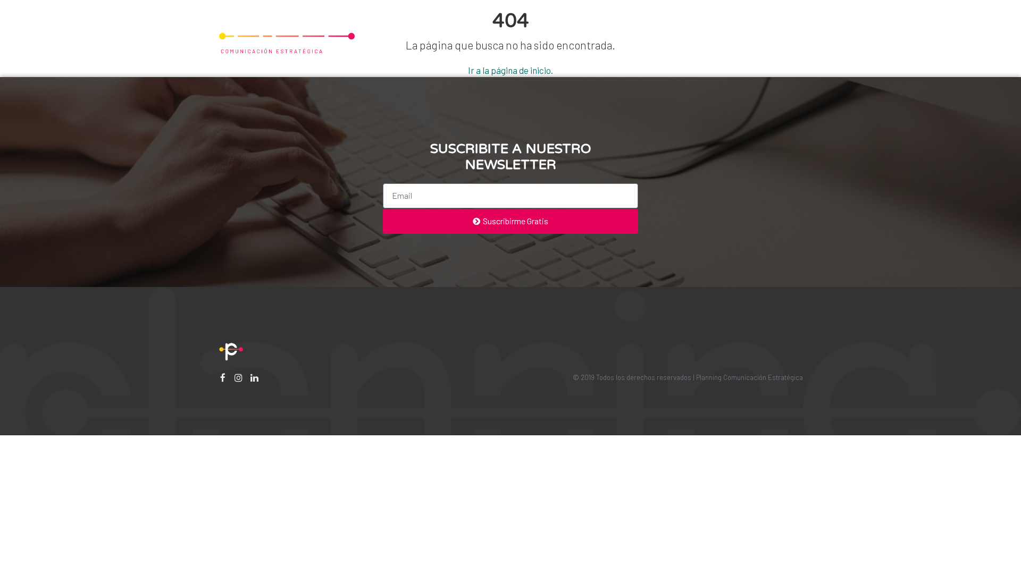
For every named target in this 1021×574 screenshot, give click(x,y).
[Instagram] (238, 377)
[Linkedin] (254, 377)
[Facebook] (222, 377)
